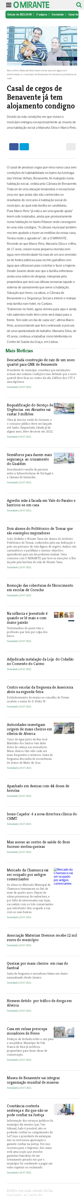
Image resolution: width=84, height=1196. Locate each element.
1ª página (41, 14)
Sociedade (58, 14)
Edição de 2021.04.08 (19, 14)
